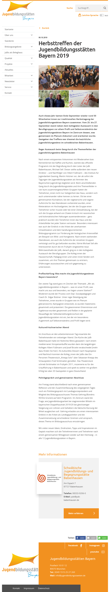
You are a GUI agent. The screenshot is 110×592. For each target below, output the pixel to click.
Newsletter (10, 81)
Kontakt (8, 93)
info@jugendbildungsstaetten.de (70, 575)
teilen (82, 538)
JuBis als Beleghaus (13, 52)
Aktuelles (9, 69)
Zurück (45, 28)
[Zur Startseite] (18, 10)
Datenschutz (44, 588)
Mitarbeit (9, 75)
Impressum (29, 588)
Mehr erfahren (75, 513)
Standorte (9, 41)
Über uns (9, 35)
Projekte (8, 64)
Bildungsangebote (13, 46)
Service (8, 87)
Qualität (8, 58)
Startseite (9, 29)
